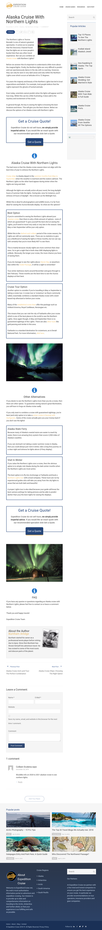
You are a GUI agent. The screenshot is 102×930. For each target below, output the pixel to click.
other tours (51, 322)
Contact (24, 924)
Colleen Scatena (24, 767)
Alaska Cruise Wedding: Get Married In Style (85, 80)
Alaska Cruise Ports (84, 106)
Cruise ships (11, 176)
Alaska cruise (11, 58)
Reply (20, 782)
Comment (12, 731)
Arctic (8, 834)
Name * (11, 697)
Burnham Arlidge (33, 27)
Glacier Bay (44, 262)
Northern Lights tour (16, 478)
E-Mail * (38, 697)
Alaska (22, 27)
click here (40, 333)
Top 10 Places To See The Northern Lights (85, 37)
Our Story (90, 7)
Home (61, 7)
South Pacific (43, 892)
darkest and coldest (29, 233)
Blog (18, 924)
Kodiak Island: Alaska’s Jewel (84, 50)
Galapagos (10, 858)
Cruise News (56, 834)
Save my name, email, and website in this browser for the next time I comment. (32, 721)
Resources (81, 7)
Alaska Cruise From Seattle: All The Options (85, 122)
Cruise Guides (70, 7)
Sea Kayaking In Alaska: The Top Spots (85, 66)
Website (11, 707)
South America (44, 888)
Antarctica (42, 880)
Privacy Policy (44, 927)
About (13, 924)
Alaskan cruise (13, 219)
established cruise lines (26, 305)
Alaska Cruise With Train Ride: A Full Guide (85, 94)
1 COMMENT (44, 27)
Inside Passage (25, 265)
